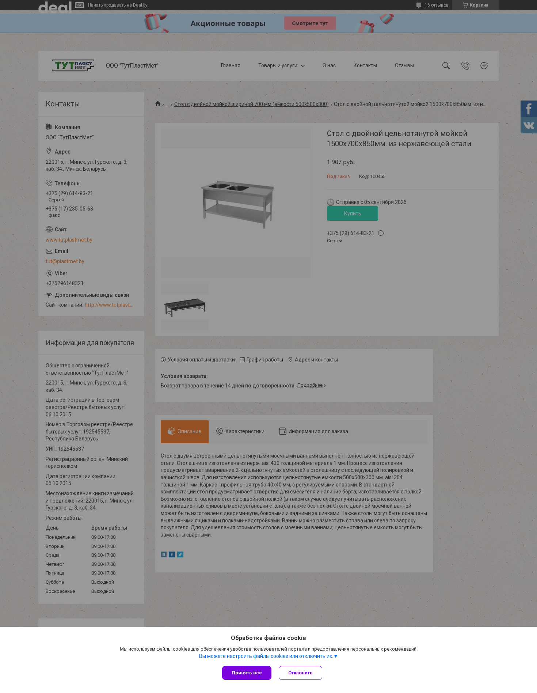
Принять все (247, 672)
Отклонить (300, 672)
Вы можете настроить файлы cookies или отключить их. (266, 656)
